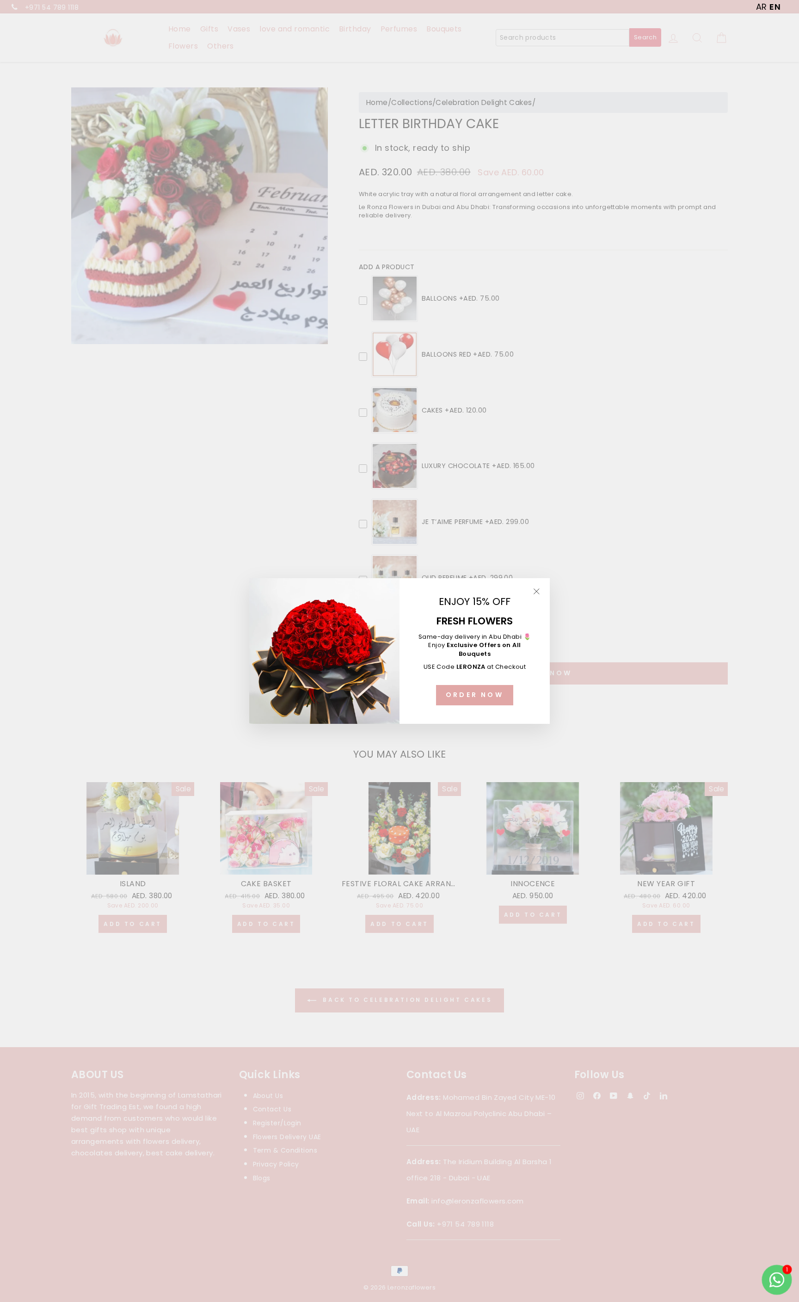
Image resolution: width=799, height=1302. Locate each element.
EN (775, 6)
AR (761, 6)
